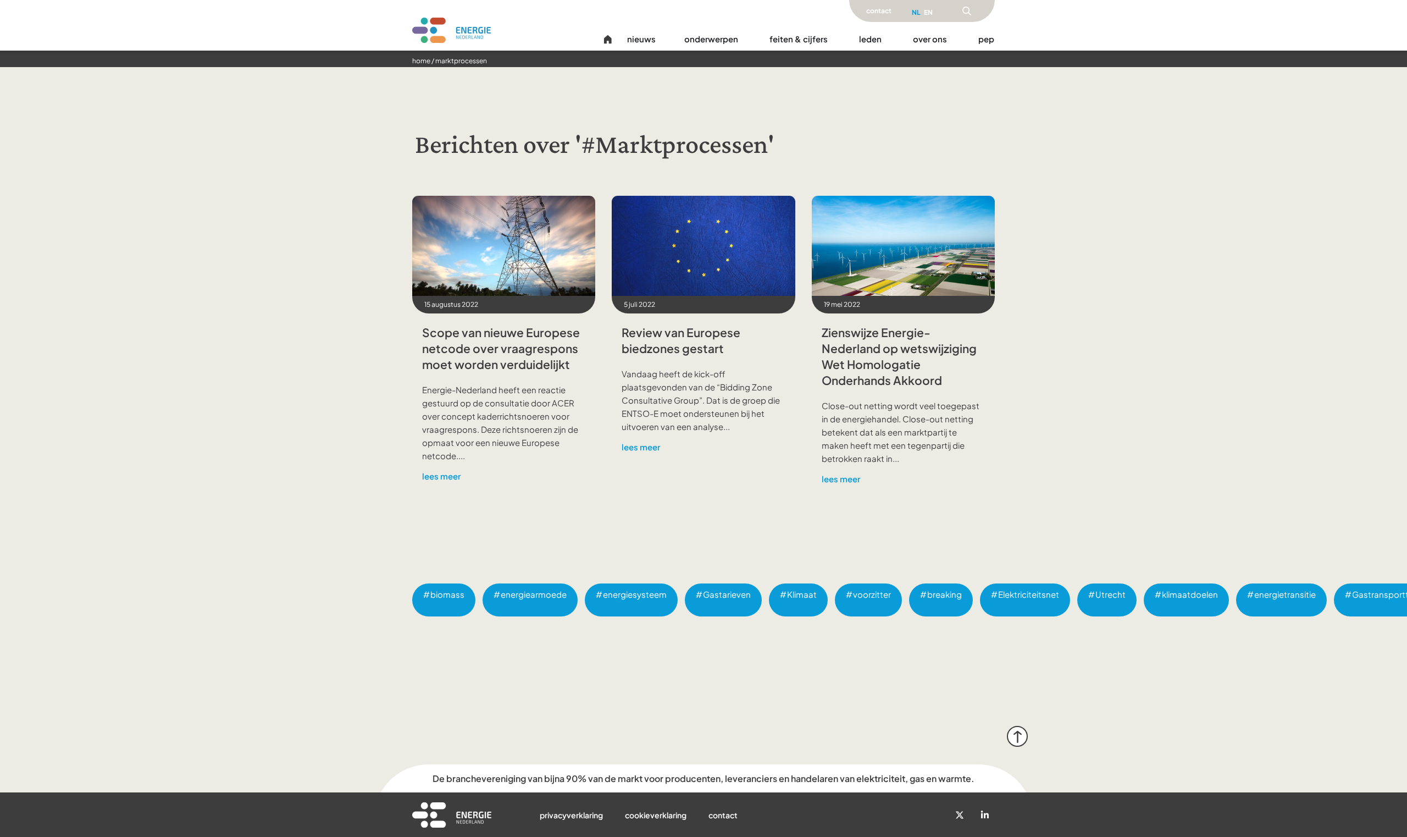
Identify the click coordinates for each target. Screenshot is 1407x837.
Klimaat (802, 594)
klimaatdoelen (1190, 594)
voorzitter (872, 594)
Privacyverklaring (571, 815)
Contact (723, 815)
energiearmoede (534, 594)
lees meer (441, 476)
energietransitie (1285, 594)
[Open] (966, 11)
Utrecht (1110, 594)
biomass (447, 594)
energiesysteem (635, 594)
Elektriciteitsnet (1028, 594)
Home (421, 61)
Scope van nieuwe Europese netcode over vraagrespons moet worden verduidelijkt (501, 348)
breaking (944, 594)
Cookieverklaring (655, 815)
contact (878, 11)
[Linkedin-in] (985, 815)
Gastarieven (727, 594)
